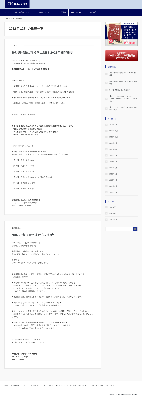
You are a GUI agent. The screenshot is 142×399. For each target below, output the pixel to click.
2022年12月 (113, 131)
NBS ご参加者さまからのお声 (33, 235)
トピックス (113, 219)
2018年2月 (113, 192)
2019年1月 (113, 143)
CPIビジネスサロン (78, 12)
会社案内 (93, 12)
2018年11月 (113, 149)
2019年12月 (113, 137)
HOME (6, 385)
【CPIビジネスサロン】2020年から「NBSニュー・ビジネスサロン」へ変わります (123, 98)
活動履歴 (112, 207)
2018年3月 (113, 186)
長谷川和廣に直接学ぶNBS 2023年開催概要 (42, 52)
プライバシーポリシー (96, 385)
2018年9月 (113, 155)
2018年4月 (113, 180)
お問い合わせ (82, 385)
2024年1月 (113, 124)
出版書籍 (63, 12)
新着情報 (112, 213)
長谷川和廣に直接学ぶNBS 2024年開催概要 (123, 74)
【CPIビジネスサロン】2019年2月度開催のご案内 (123, 108)
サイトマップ (109, 385)
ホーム (6, 12)
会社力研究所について (22, 12)
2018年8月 (113, 161)
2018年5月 (113, 174)
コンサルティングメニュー (45, 12)
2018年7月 (113, 168)
